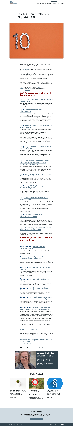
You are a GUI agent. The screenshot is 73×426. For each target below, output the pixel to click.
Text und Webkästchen (35, 10)
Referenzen (54, 3)
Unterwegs (42, 10)
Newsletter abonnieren (28, 329)
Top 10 (43, 347)
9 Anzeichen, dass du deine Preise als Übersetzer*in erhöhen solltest (35, 229)
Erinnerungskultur (27, 10)
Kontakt (62, 3)
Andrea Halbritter (46, 352)
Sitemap (62, 424)
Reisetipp (35, 347)
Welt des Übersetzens (48, 10)
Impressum (51, 424)
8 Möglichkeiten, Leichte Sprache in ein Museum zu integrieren (35, 187)
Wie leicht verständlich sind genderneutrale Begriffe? (31, 215)
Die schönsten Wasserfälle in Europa (35, 268)
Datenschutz (56, 424)
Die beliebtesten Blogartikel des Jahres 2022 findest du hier (36, 340)
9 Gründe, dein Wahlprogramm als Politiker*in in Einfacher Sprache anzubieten (35, 392)
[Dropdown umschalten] (45, 3)
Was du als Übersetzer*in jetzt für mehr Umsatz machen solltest (36, 175)
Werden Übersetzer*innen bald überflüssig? (31, 110)
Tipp (40, 347)
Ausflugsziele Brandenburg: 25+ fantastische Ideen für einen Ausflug (36, 298)
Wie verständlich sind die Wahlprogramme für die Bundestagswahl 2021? (36, 308)
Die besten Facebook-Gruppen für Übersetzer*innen (34, 198)
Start (38, 3)
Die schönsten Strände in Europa (34, 280)
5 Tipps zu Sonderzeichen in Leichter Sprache (54, 391)
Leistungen (42, 3)
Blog (58, 3)
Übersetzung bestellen (41, 367)
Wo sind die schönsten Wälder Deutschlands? (34, 289)
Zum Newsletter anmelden (36, 418)
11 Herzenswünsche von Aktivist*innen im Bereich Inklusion (36, 100)
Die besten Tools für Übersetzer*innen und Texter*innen (35, 147)
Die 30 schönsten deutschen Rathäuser (32, 247)
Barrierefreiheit (20, 10)
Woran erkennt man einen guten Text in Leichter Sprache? (36, 126)
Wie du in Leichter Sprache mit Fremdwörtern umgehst (18, 391)
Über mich (49, 3)
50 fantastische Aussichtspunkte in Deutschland (32, 258)
